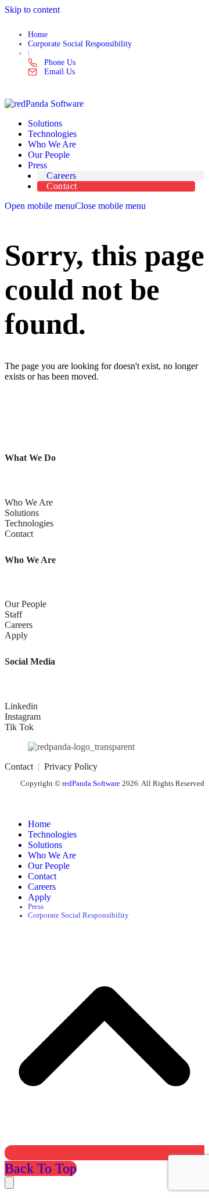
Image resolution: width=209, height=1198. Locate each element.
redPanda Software (91, 784)
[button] (75, 206)
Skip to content (32, 10)
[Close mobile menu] (9, 1183)
